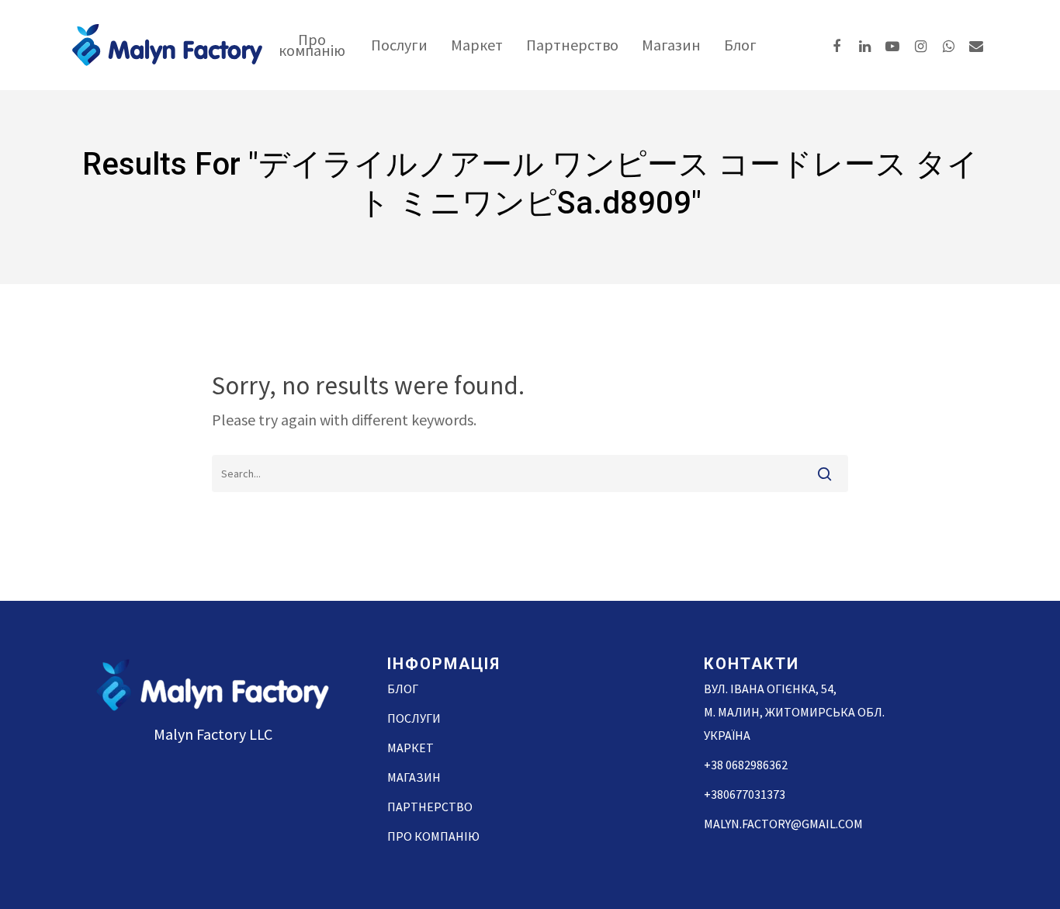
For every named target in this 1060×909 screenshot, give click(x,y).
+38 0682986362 (746, 764)
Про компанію (312, 45)
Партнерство (572, 45)
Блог (740, 45)
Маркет (477, 45)
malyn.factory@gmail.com (783, 823)
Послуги (399, 45)
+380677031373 (744, 794)
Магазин (671, 45)
